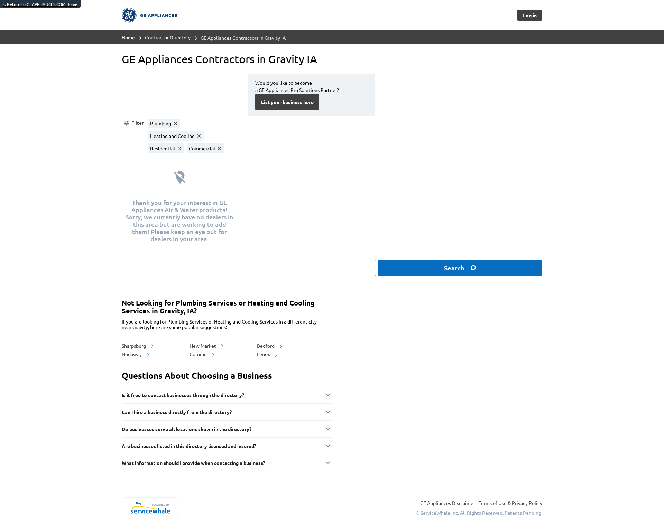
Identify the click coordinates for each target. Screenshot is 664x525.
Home (128, 37)
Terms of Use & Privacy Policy (510, 503)
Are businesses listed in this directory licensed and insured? (189, 446)
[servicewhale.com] (150, 507)
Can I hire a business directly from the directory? (177, 412)
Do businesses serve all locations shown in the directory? (186, 429)
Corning (199, 354)
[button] (133, 123)
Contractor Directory (168, 37)
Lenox (264, 354)
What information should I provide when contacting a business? (193, 463)
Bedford (266, 346)
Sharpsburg (134, 346)
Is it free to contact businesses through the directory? (183, 395)
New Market (203, 346)
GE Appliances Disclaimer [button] (448, 503)
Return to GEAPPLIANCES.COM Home (40, 4)
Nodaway (132, 354)
